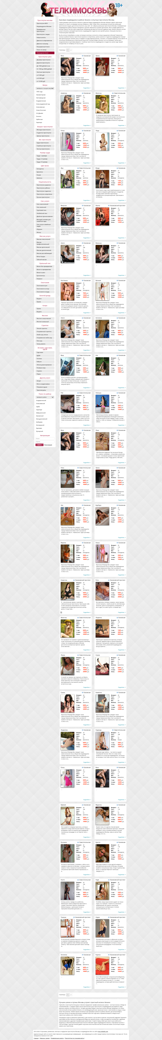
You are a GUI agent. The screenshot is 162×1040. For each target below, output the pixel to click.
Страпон (39, 371)
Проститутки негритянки (44, 194)
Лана (97, 430)
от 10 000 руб (41, 81)
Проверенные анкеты (57, 1038)
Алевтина (64, 93)
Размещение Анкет (42, 53)
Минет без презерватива (44, 266)
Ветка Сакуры (41, 256)
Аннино (38, 116)
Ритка (62, 131)
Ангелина (99, 318)
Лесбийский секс (42, 213)
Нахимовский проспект (117, 205)
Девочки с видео (45, 1038)
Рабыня (39, 361)
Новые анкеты (41, 37)
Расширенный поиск (43, 47)
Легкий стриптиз (42, 328)
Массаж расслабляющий (44, 253)
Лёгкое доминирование (44, 365)
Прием (39, 302)
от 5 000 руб (40, 75)
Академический (41, 400)
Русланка (64, 842)
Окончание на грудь (43, 292)
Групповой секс (41, 210)
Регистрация (48, 445)
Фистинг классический (44, 318)
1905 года (39, 91)
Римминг (39, 279)
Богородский (40, 425)
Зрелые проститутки (43, 136)
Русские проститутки (43, 197)
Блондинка (40, 169)
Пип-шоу (39, 341)
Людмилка (64, 730)
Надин (98, 917)
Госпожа (39, 358)
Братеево (39, 428)
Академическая (41, 101)
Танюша (63, 917)
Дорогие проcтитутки (43, 63)
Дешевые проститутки (43, 60)
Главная (36, 1038)
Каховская (87, 56)
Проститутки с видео (43, 34)
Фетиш (39, 232)
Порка (38, 374)
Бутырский (39, 431)
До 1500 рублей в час (43, 66)
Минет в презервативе (44, 269)
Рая (62, 393)
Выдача (39, 298)
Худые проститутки (43, 143)
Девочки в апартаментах (44, 40)
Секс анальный (41, 207)
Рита (97, 580)
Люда (97, 131)
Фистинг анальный (43, 321)
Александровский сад (43, 104)
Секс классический (42, 204)
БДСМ (38, 355)
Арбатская (39, 119)
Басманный (39, 416)
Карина (98, 955)
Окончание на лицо (43, 289)
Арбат (38, 406)
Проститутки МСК (42, 23)
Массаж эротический (43, 247)
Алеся (63, 243)
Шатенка (39, 178)
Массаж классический (43, 239)
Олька (98, 543)
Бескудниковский (41, 419)
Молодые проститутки (44, 130)
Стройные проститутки (44, 146)
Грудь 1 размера (42, 156)
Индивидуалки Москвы (44, 26)
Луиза (97, 56)
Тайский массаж (42, 259)
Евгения (98, 280)
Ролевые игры (41, 368)
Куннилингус (41, 275)
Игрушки (39, 229)
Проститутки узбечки (43, 188)
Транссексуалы (41, 390)
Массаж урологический (44, 250)
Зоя (62, 505)
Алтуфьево (39, 113)
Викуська (64, 205)
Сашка (98, 655)
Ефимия (63, 805)
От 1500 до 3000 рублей (44, 69)
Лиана (63, 655)
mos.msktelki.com (103, 1031)
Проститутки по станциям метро (74, 1038)
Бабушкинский (41, 413)
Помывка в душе (42, 387)
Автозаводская (40, 98)
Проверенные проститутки (41, 30)
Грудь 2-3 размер (42, 159)
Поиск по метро (41, 50)
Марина (63, 543)
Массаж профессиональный (43, 243)
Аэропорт (39, 122)
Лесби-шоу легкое (42, 334)
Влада (97, 168)
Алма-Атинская (41, 110)
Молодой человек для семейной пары (43, 220)
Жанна (98, 205)
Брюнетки (40, 172)
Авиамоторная (40, 95)
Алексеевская (40, 107)
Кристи (98, 842)
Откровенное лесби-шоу (44, 338)
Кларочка (64, 580)
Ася (97, 355)
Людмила (99, 618)
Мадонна (99, 805)
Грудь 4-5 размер (42, 162)
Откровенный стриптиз (44, 331)
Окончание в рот (42, 285)
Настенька (64, 280)
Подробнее (86, 88)
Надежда (98, 730)
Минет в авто (41, 272)
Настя (63, 880)
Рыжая (39, 175)
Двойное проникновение (45, 216)
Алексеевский (40, 403)
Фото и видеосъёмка (43, 384)
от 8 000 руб (40, 78)
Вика (62, 56)
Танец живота (41, 344)
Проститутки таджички (44, 191)
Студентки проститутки (44, 133)
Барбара (98, 505)
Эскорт (39, 381)
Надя (97, 880)
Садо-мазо (40, 352)
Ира (62, 168)
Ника (62, 468)
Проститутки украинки (44, 185)
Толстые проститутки (43, 149)
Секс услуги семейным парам (44, 225)
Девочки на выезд (42, 43)
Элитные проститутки (43, 72)
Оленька (98, 393)
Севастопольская (119, 93)
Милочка (99, 93)
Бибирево (39, 422)
